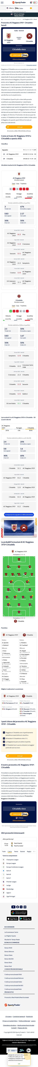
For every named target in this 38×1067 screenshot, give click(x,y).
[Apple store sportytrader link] (13, 919)
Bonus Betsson (9, 951)
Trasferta (23, 183)
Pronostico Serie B (31, 65)
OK (19, 1064)
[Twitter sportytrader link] (21, 907)
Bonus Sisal (8, 966)
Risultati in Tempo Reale (12, 939)
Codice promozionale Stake (13, 982)
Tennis (16, 851)
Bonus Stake (8, 955)
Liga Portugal (10, 896)
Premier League (11, 882)
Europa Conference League (14, 867)
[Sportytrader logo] (19, 1005)
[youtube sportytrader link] (13, 907)
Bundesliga (9, 889)
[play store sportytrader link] (25, 919)
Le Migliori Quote (10, 936)
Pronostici (7, 19)
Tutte (4, 851)
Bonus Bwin (8, 962)
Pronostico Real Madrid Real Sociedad (17, 997)
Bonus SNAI (8, 948)
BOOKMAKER (9, 927)
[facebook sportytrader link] (17, 907)
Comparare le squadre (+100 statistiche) (19, 514)
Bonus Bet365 (9, 959)
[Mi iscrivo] (31, 2)
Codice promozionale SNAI (13, 974)
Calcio (13, 19)
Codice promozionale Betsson (14, 978)
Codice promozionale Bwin (13, 989)
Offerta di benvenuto (19, 59)
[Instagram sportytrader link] (25, 907)
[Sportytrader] (2, 19)
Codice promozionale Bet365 (14, 985)
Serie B (19, 19)
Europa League (11, 863)
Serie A (8, 870)
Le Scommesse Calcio (11, 932)
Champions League (12, 859)
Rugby (29, 851)
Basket (22, 851)
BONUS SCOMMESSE (12, 942)
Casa (17, 183)
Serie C (8, 878)
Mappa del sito (22, 1028)
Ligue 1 (8, 893)
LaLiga (8, 885)
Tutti (13, 183)
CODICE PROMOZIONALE (14, 969)
